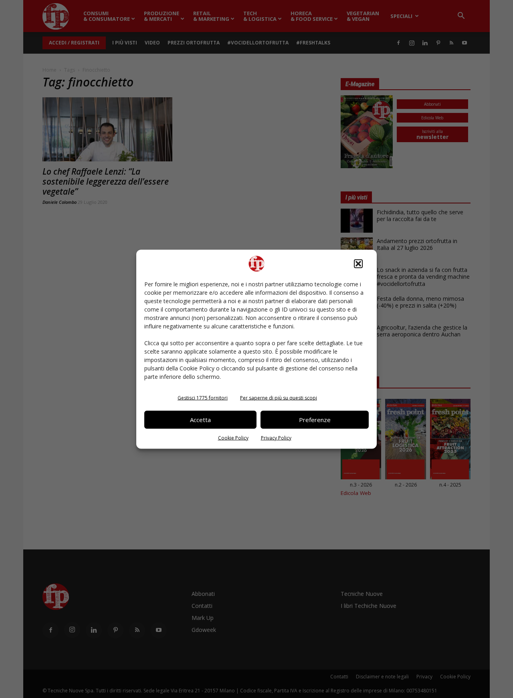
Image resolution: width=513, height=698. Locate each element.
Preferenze (315, 420)
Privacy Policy (276, 437)
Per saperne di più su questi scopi (278, 397)
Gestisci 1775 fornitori (203, 397)
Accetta (200, 420)
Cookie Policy (233, 437)
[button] (358, 263)
